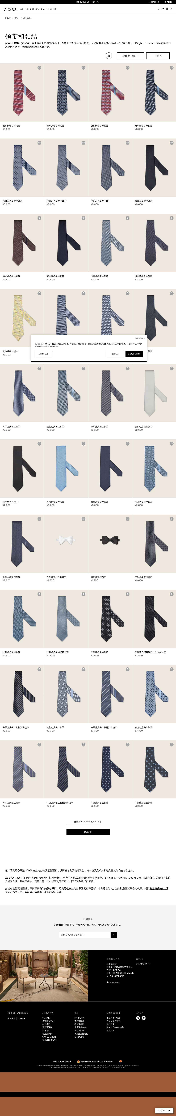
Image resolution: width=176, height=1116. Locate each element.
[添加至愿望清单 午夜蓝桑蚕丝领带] (172, 519)
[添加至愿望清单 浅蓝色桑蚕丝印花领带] (83, 594)
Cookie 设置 (43, 354)
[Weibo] (144, 1018)
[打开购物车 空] (171, 9)
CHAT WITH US (164, 1110)
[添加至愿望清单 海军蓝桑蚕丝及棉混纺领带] (39, 669)
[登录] (167, 9)
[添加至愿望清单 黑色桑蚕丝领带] (39, 444)
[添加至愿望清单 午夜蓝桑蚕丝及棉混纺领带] (83, 744)
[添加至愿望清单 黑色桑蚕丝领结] (127, 519)
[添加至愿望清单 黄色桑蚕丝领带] (39, 293)
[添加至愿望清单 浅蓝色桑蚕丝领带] (127, 218)
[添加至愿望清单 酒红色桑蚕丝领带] (39, 218)
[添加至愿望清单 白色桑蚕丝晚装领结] (83, 519)
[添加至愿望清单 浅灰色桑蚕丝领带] (172, 368)
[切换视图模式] (109, 55)
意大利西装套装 (13, 892)
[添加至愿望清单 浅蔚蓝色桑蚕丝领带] (39, 143)
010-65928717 (117, 976)
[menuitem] (21, 9)
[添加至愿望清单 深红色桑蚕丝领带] (39, 68)
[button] (159, 9)
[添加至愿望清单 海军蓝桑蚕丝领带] (83, 68)
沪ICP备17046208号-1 (62, 1061)
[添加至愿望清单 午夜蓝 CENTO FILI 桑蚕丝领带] (172, 594)
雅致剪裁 (158, 888)
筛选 (157, 55)
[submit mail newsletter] (114, 935)
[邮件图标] (163, 9)
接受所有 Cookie (134, 354)
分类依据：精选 (129, 55)
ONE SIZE (22, 117)
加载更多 (88, 832)
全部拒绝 (114, 354)
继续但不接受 (140, 338)
